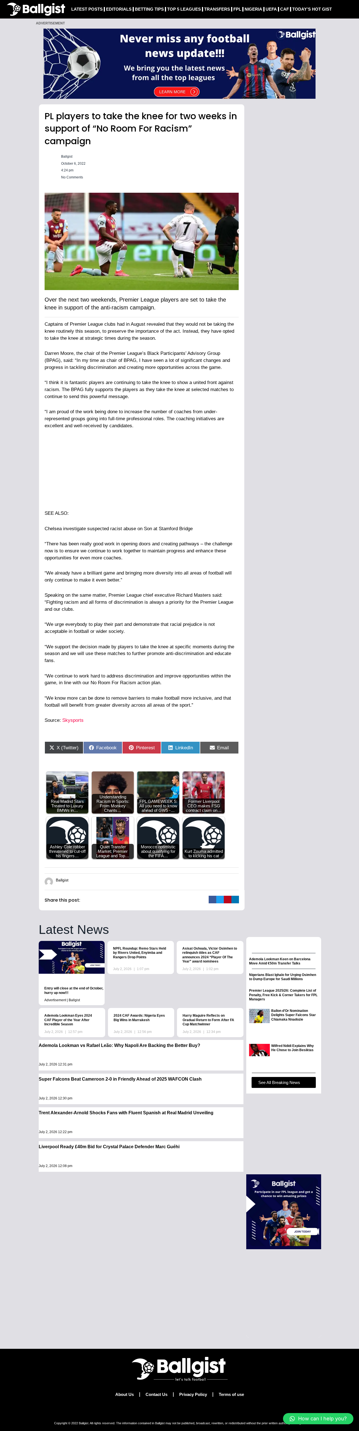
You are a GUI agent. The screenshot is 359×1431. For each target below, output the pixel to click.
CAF (284, 9)
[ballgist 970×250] (179, 63)
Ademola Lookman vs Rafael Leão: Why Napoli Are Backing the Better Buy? (119, 1045)
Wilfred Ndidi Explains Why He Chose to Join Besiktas (292, 1048)
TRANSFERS (217, 9)
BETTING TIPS (149, 9)
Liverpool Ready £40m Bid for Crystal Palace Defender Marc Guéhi (109, 1146)
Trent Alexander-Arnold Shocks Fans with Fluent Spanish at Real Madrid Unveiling (126, 1112)
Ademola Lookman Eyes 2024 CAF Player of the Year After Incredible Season (68, 1020)
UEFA (271, 9)
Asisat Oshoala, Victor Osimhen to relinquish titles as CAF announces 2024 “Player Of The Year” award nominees (209, 955)
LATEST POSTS (87, 9)
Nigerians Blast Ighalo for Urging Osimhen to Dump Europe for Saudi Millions (282, 977)
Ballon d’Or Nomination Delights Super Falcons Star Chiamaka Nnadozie (293, 1015)
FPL (237, 9)
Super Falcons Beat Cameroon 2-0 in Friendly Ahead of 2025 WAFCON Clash (120, 1079)
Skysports (73, 720)
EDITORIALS (119, 9)
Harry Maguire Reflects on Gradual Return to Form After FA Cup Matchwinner (208, 1020)
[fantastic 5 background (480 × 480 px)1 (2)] (283, 1211)
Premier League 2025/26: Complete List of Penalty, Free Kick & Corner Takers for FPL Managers (283, 995)
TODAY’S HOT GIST (312, 9)
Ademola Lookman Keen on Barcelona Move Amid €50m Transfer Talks (279, 961)
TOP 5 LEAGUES (184, 9)
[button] (212, 899)
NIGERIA (253, 9)
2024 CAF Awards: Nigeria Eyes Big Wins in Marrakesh (139, 1018)
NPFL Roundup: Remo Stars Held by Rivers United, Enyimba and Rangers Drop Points (139, 953)
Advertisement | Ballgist (62, 1000)
